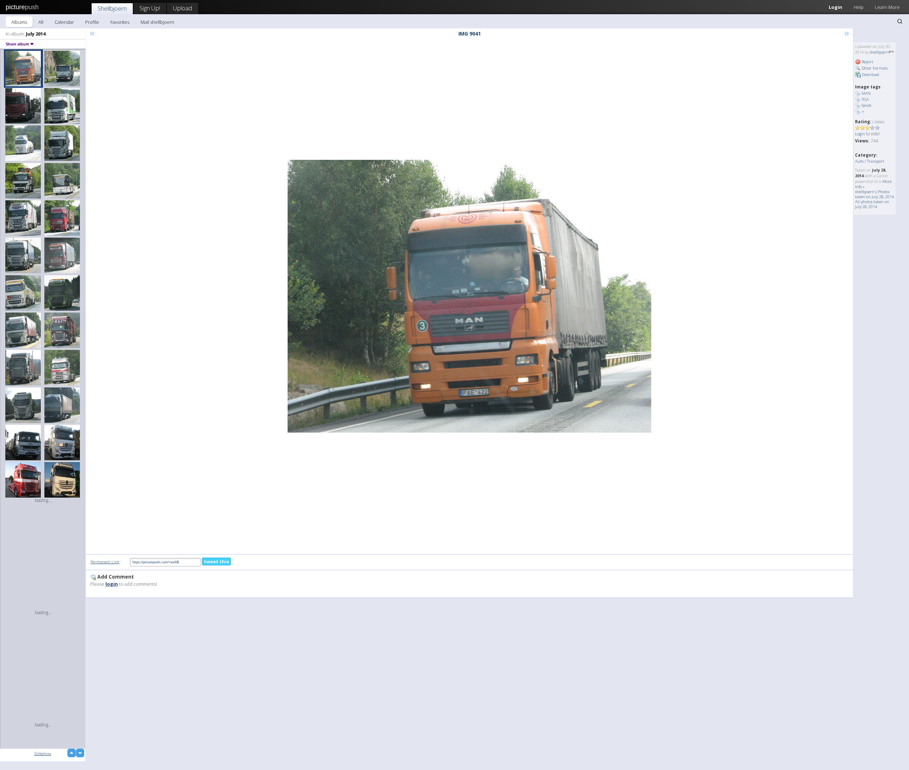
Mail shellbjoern (157, 22)
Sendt (866, 105)
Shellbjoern (112, 8)
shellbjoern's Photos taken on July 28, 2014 (874, 194)
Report (867, 61)
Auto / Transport (869, 161)
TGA (865, 99)
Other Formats (874, 68)
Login (835, 7)
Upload (182, 8)
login (111, 584)
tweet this (216, 561)
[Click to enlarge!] (469, 296)
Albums (19, 22)
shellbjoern (879, 52)
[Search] (899, 21)
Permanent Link (105, 561)
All (40, 22)
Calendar (64, 22)
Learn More (887, 7)
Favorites (119, 22)
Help (859, 7)
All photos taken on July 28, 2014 (872, 204)
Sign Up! (150, 8)
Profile (92, 22)
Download (870, 74)
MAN (866, 93)
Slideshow (42, 753)
